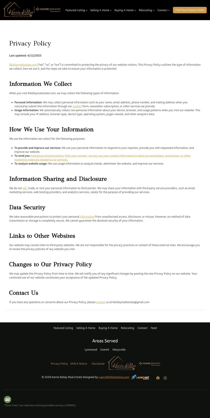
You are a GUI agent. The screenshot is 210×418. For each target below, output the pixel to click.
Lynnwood (91, 349)
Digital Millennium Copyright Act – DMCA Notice (30, 408)
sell (24, 188)
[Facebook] (158, 378)
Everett (104, 349)
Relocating (127, 328)
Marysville (119, 349)
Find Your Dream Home (190, 10)
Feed (154, 328)
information (87, 216)
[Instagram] (165, 378)
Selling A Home (85, 328)
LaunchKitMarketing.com (114, 377)
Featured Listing (63, 328)
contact (77, 106)
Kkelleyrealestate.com (23, 64)
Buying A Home (108, 328)
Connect (142, 328)
